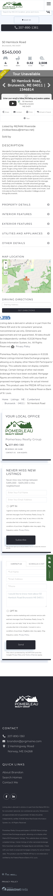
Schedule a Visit (36, 564)
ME (23, 399)
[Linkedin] (13, 797)
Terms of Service (31, 655)
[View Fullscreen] (6, 273)
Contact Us (10, 453)
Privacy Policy (23, 346)
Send (21, 644)
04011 (21, 403)
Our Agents (22, 453)
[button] (48, 12)
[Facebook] (6, 797)
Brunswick (10, 403)
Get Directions (26, 310)
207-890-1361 (28, 28)
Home (5, 399)
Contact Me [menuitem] (10, 782)
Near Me (27, 20)
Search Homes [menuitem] (12, 777)
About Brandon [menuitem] (12, 772)
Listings (15, 399)
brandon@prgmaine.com (24, 741)
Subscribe (20, 540)
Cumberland (33, 399)
